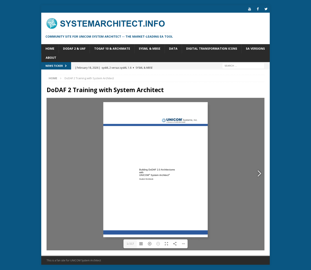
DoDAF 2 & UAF (74, 48)
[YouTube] (249, 9)
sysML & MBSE (149, 48)
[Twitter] (266, 9)
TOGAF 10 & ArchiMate (112, 48)
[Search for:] (243, 65)
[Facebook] (257, 9)
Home (49, 48)
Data (173, 48)
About (51, 58)
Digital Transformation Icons (211, 48)
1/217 (130, 243)
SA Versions (255, 48)
